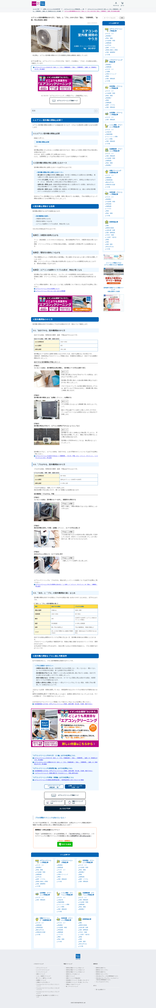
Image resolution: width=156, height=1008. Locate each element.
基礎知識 (38, 874)
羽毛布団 (60, 930)
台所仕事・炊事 (83, 927)
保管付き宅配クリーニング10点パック (75, 970)
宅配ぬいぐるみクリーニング (73, 984)
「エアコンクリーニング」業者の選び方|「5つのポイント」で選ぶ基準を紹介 (56, 773)
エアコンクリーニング (41, 967)
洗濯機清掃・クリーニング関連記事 (88, 894)
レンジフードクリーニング (42, 970)
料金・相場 (39, 869)
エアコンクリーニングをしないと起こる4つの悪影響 (50, 291)
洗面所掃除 (61, 902)
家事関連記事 (87, 919)
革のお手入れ (83, 944)
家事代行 (95, 963)
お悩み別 (60, 899)
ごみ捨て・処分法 (84, 934)
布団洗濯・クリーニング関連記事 (67, 919)
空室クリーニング (63, 874)
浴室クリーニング (40, 974)
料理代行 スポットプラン (102, 974)
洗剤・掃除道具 (62, 879)
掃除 (80, 922)
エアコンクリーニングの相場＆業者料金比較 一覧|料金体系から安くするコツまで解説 (59, 780)
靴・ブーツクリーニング (72, 986)
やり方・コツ (40, 865)
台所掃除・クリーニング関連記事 (45, 894)
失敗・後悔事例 (40, 883)
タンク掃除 (61, 906)
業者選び (38, 867)
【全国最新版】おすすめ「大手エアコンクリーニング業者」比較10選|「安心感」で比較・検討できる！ (63, 704)
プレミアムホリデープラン (102, 981)
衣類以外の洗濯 (40, 932)
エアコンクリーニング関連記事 (45, 861)
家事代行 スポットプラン (102, 970)
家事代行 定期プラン (101, 967)
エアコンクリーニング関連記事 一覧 (54, 786)
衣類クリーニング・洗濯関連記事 (45, 919)
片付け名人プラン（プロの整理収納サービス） (107, 976)
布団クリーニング (70, 976)
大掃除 (60, 872)
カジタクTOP (64, 809)
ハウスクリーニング (39, 963)
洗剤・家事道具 (83, 930)
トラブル (60, 934)
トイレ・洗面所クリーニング (43, 976)
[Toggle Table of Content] (95, 110)
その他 (38, 886)
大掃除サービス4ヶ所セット (43, 982)
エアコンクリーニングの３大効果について (47, 288)
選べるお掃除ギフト (101, 989)
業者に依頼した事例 (42, 881)
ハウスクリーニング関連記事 (67, 861)
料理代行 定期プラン (101, 972)
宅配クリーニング (68, 963)
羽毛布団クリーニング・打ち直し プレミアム (77, 982)
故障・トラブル (40, 879)
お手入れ (38, 876)
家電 (80, 937)
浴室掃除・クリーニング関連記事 (88, 861)
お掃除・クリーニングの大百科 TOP (75, 786)
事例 (59, 876)
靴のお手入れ (40, 930)
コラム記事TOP (65, 854)
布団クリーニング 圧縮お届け (73, 978)
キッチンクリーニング (41, 972)
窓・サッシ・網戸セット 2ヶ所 (43, 978)
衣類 (80, 939)
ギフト (95, 985)
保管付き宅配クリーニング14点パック (75, 972)
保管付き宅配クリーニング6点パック (75, 967)
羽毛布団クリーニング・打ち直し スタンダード (77, 980)
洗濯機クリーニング (41, 980)
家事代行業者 (83, 925)
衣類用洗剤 (39, 927)
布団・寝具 (82, 941)
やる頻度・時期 (40, 872)
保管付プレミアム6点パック (73, 974)
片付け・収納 (83, 932)
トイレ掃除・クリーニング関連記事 (67, 894)
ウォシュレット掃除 (63, 904)
